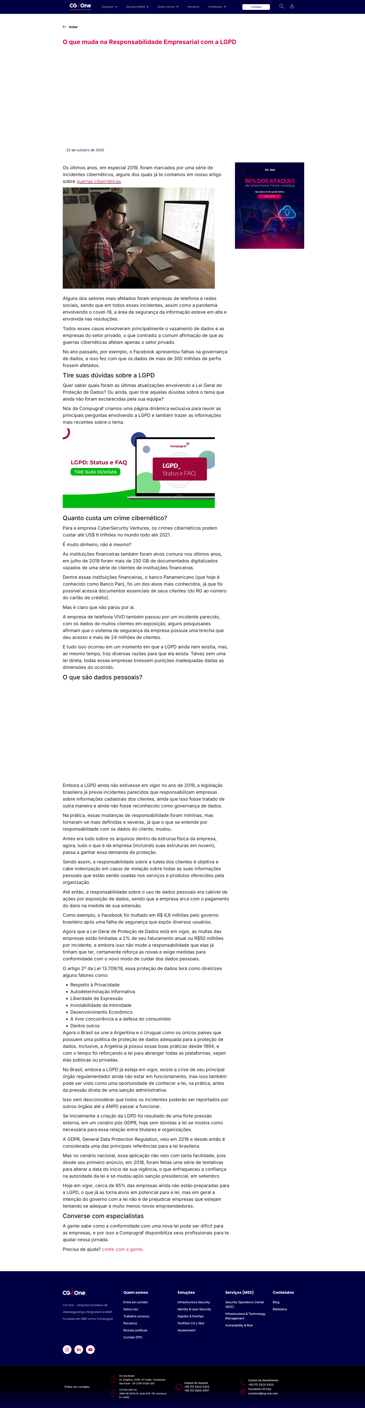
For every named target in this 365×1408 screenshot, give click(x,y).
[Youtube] (90, 1349)
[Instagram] (67, 1349)
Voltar (73, 27)
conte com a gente (122, 1249)
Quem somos (166, 7)
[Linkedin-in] (78, 1349)
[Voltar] (64, 27)
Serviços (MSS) (135, 7)
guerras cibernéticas (98, 181)
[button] (109, 7)
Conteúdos (215, 7)
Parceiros (193, 7)
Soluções (107, 7)
